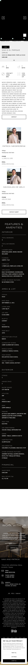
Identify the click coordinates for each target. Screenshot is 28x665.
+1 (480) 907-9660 (9, 577)
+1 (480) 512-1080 (7, 158)
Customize (14, 656)
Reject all (14, 652)
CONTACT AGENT (14, 212)
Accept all (14, 660)
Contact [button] (14, 117)
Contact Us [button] (14, 548)
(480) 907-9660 (6, 199)
